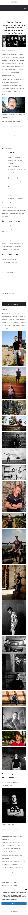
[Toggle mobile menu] (25, 9)
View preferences (14, 911)
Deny (14, 907)
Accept (14, 903)
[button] (26, 889)
